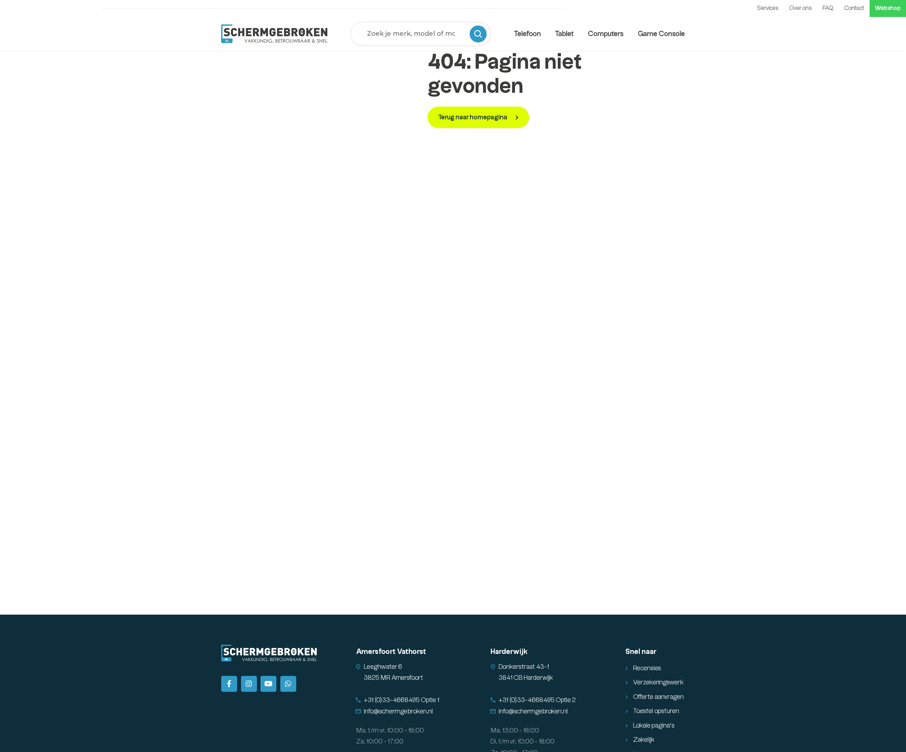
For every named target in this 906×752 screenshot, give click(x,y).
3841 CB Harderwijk (526, 678)
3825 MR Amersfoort (393, 678)
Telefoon (527, 34)
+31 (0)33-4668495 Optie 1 (401, 700)
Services (768, 8)
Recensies (647, 668)
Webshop (888, 8)
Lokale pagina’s (654, 726)
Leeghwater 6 (383, 667)
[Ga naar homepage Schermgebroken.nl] (274, 33)
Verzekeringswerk (658, 682)
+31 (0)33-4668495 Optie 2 (537, 700)
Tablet (564, 34)
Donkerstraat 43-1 (524, 667)
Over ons (800, 8)
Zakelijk (644, 740)
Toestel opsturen (656, 711)
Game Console (661, 34)
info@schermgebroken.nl (398, 711)
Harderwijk (509, 651)
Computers (606, 34)
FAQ (827, 8)
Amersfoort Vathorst (391, 651)
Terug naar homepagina (473, 117)
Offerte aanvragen (658, 697)
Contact (854, 8)
